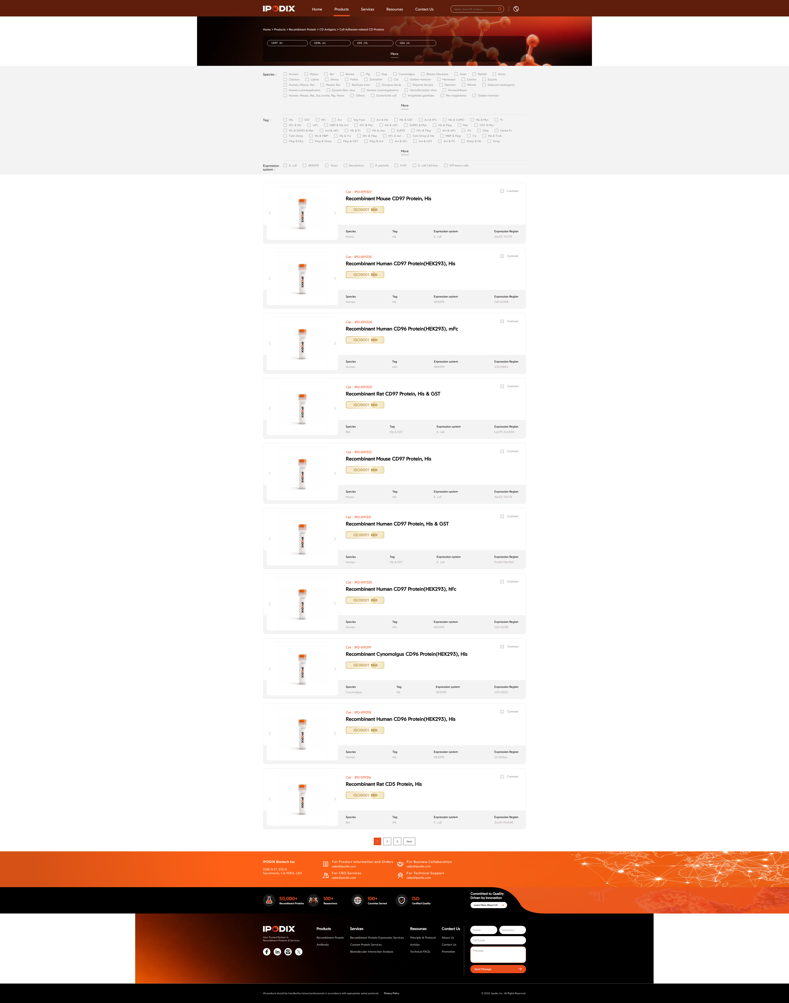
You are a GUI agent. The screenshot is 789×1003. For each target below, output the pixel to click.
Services (367, 9)
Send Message (482, 969)
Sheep (334, 79)
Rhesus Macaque (437, 74)
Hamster (450, 84)
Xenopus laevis (391, 84)
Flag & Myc (296, 141)
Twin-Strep (296, 135)
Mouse (314, 74)
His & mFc (391, 125)
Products (342, 9)
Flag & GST (350, 141)
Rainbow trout (361, 84)
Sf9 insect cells (459, 165)
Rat (332, 74)
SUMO (401, 130)
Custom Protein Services (366, 944)
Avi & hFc (430, 119)
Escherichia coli (386, 95)
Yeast (334, 165)
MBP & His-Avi (339, 125)
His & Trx (345, 135)
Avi (340, 119)
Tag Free (359, 119)
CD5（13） (363, 42)
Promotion (448, 951)
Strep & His (474, 141)
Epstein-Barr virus (343, 90)
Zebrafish (376, 79)
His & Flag (445, 125)
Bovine (350, 74)
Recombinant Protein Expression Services (377, 937)
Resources (394, 9)
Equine (492, 79)
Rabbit (482, 74)
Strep (496, 141)
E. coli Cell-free (428, 165)
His (291, 119)
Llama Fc (506, 130)
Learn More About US (486, 905)
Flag (486, 130)
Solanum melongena (501, 84)
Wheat (471, 84)
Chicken (294, 79)
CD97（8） (277, 42)
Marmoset (449, 79)
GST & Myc (487, 125)
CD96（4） (320, 42)
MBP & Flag (453, 135)
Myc (465, 125)
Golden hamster (420, 79)
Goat (463, 74)
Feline (354, 79)
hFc (323, 119)
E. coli (293, 165)
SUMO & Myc (418, 125)
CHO (403, 165)
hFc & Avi (394, 135)
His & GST (406, 119)
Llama (315, 79)
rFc (469, 130)
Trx (474, 135)
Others (360, 95)
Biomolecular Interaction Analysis (371, 951)
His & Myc (482, 119)
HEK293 (313, 165)
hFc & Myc (366, 125)
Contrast (512, 191)
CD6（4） (405, 42)
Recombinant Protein (302, 29)
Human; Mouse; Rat (301, 84)
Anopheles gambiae (421, 95)
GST (307, 119)
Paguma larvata (423, 84)
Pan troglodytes (456, 95)
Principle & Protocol (423, 937)
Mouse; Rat (333, 84)
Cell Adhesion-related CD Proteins (361, 29)
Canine (471, 79)
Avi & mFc (332, 130)
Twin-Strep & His (423, 135)
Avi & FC (449, 141)
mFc (315, 125)
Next (409, 841)
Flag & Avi (376, 141)
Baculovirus (356, 165)
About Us (448, 937)
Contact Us (424, 9)
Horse (502, 74)
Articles (415, 944)
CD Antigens (328, 29)
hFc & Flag (424, 130)
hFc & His (295, 125)
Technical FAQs (420, 951)
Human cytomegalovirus (305, 90)
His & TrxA (495, 135)
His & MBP (321, 135)
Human (293, 74)
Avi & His (382, 119)
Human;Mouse (457, 90)
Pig (368, 74)
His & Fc (355, 130)
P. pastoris (382, 165)
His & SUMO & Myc (301, 130)
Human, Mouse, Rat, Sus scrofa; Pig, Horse (316, 95)
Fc (501, 119)
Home (317, 9)
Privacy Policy (391, 993)
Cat (396, 79)
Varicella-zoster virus (423, 90)
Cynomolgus (407, 74)
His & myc (378, 130)
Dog (384, 74)
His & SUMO (456, 119)
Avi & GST (425, 141)
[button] (335, 213)
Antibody (323, 944)
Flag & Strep (323, 141)
